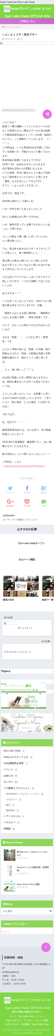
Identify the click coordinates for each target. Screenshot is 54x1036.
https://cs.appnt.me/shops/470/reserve (25, 466)
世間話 (9, 828)
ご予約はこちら (27, 21)
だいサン (7, 519)
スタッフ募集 (41, 1020)
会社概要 (25, 1024)
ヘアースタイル (14, 816)
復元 (10, 805)
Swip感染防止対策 (15, 763)
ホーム (13, 1016)
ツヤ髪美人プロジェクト (26, 519)
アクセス (28, 1020)
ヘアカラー (11, 822)
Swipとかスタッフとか (18, 757)
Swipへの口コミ (14, 1020)
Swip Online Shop (40, 1024)
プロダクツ (13, 799)
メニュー (39, 1016)
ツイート (6, 932)
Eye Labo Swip (14, 750)
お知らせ (10, 775)
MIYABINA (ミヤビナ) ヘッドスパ (24, 794)
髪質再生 (12, 810)
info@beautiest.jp (10, 972)
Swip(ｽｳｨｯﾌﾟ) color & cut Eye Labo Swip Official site (28, 12)
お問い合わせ (12, 1024)
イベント (10, 769)
